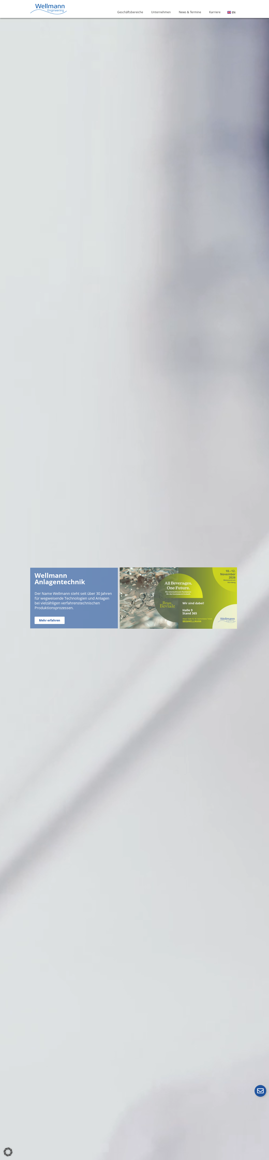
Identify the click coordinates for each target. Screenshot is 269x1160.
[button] (8, 1152)
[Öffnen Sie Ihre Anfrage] (260, 1091)
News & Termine (190, 12)
